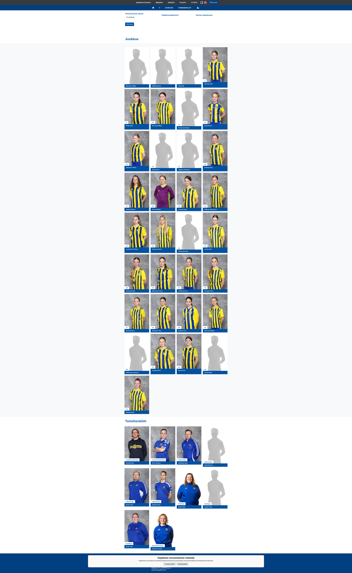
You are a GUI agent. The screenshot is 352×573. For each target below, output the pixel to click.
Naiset (171, 2)
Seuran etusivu (143, 2)
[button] (137, 67)
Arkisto (214, 2)
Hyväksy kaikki (170, 564)
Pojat (183, 2)
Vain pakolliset (182, 564)
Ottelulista (129, 24)
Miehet (159, 2)
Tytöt (194, 2)
